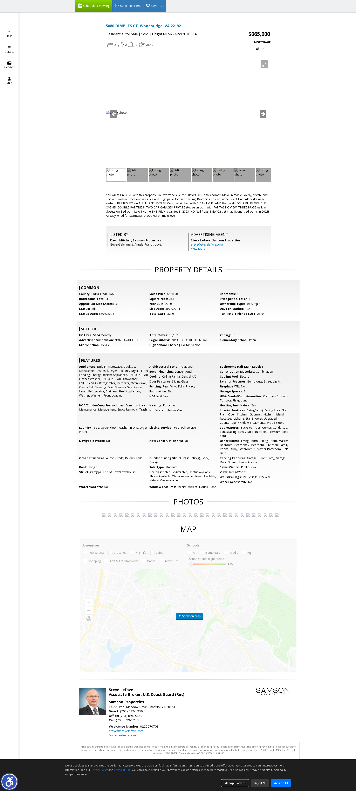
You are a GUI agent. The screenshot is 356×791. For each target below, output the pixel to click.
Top (9, 36)
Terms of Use (122, 770)
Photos (9, 67)
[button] (9, 782)
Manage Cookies (235, 783)
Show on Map (191, 616)
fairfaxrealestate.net (123, 735)
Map (9, 83)
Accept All (281, 783)
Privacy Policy (99, 770)
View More (198, 248)
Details (9, 52)
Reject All (260, 783)
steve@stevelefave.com (207, 244)
